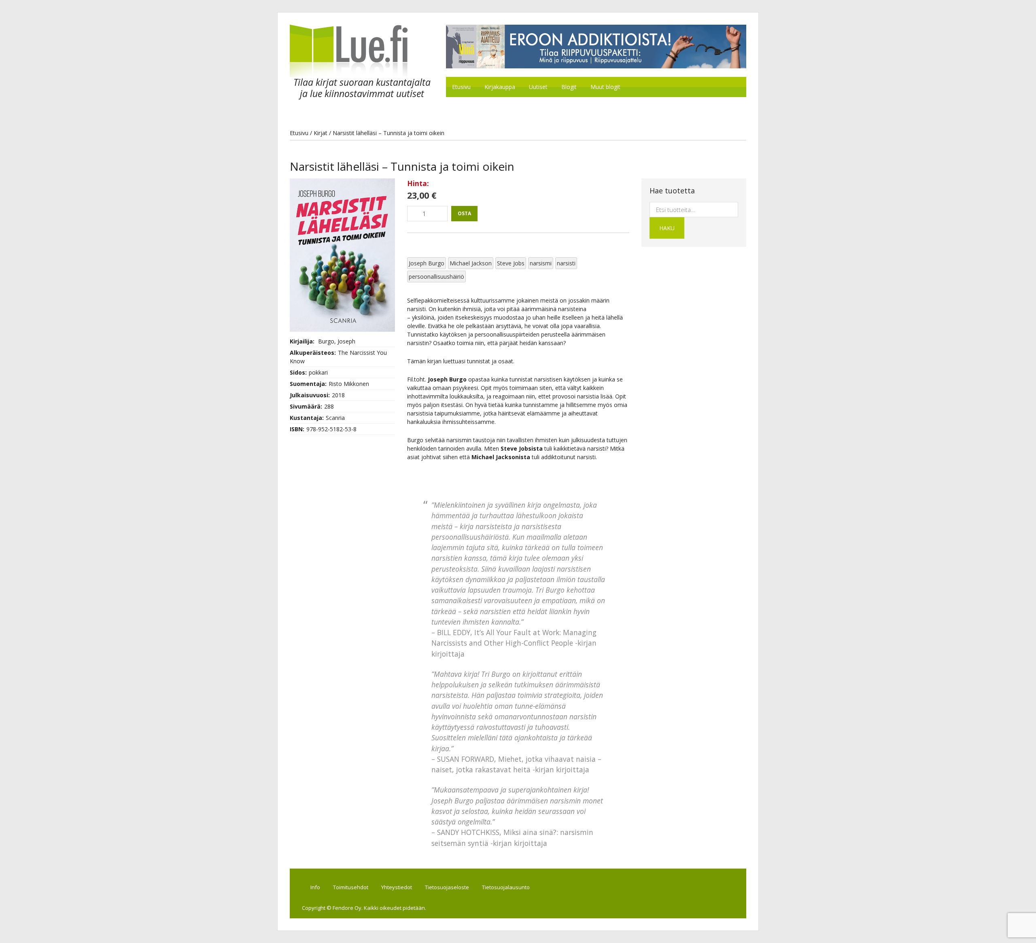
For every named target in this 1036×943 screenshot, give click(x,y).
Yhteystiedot (396, 887)
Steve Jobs (510, 263)
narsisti (566, 263)
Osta (464, 213)
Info (315, 887)
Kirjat (320, 133)
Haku (667, 228)
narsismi (541, 263)
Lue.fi (358, 51)
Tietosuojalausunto (506, 887)
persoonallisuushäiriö (436, 276)
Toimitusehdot (350, 887)
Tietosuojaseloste (447, 887)
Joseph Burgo (426, 263)
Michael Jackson (471, 263)
